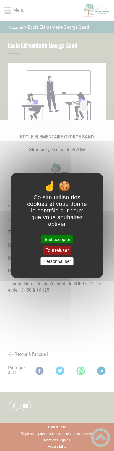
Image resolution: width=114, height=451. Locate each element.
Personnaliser (57, 261)
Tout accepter (57, 239)
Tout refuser (57, 250)
